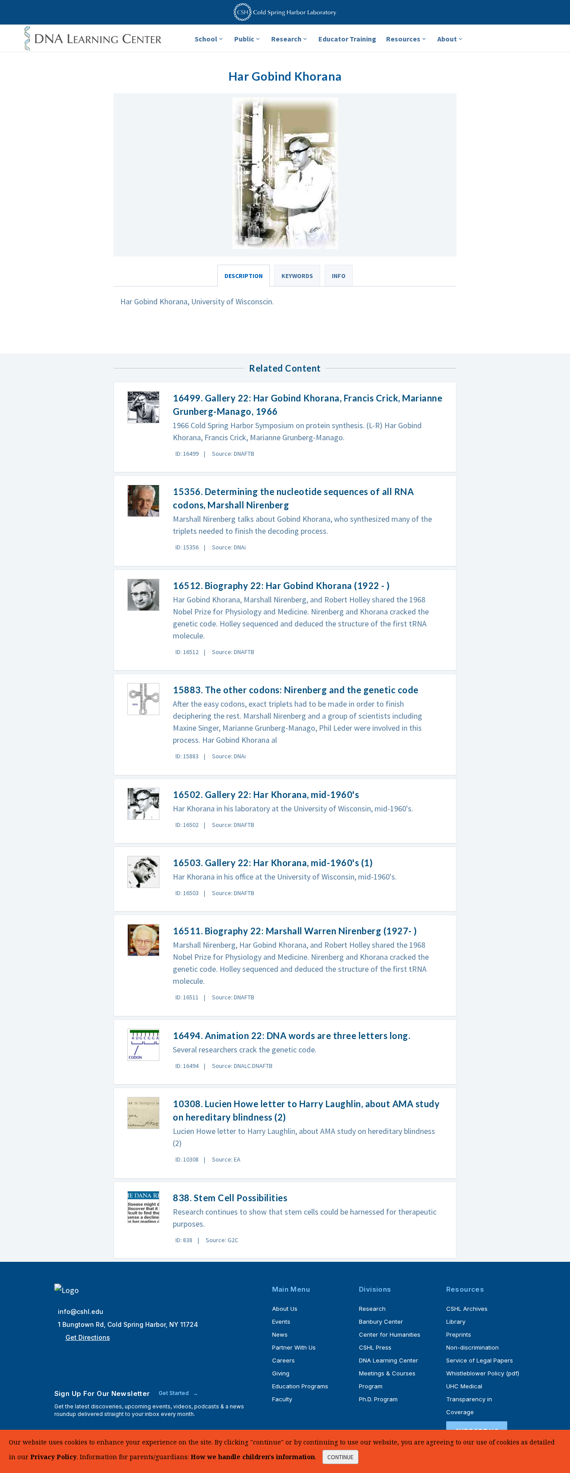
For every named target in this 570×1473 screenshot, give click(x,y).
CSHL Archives (467, 1308)
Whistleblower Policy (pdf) (482, 1373)
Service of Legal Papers (479, 1360)
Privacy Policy (53, 1457)
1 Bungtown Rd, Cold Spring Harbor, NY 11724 (128, 1324)
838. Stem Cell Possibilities (230, 1197)
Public (244, 38)
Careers (283, 1360)
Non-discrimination (472, 1347)
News (280, 1334)
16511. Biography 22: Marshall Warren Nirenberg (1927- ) (295, 930)
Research (286, 38)
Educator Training (347, 38)
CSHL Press (375, 1347)
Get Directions (87, 1337)
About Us (284, 1308)
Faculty (282, 1399)
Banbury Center (381, 1321)
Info (339, 276)
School (206, 38)
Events (281, 1321)
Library (455, 1321)
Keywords (297, 276)
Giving (280, 1373)
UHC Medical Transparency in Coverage (469, 1399)
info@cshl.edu (80, 1311)
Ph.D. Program (378, 1399)
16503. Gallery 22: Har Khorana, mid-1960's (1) (273, 862)
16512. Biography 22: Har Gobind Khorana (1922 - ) (281, 585)
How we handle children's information (253, 1457)
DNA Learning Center (388, 1360)
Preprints (458, 1334)
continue (340, 1457)
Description (243, 276)
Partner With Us (294, 1347)
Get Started (174, 1393)
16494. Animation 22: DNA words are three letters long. (291, 1035)
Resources (403, 38)
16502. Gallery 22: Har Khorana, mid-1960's (266, 794)
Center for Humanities (389, 1334)
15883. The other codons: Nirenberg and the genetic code (296, 689)
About (447, 38)
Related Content (285, 368)
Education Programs (300, 1386)
